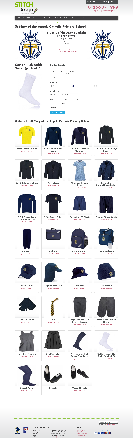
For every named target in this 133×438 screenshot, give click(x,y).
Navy (77, 86)
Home (19, 17)
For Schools (37, 17)
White (99, 86)
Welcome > (66, 48)
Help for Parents (81, 430)
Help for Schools (81, 432)
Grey (54, 86)
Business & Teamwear (62, 17)
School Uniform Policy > (66, 50)
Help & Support (48, 17)
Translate (112, 424)
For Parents (27, 17)
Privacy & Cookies (81, 435)
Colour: (52, 94)
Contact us (83, 17)
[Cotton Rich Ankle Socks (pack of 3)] (30, 90)
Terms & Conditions (82, 433)
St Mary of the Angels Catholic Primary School (28, 22)
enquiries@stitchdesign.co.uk (105, 11)
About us (74, 17)
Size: (51, 99)
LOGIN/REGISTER (91, 2)
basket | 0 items (108, 2)
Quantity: (53, 107)
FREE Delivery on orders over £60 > (66, 51)
